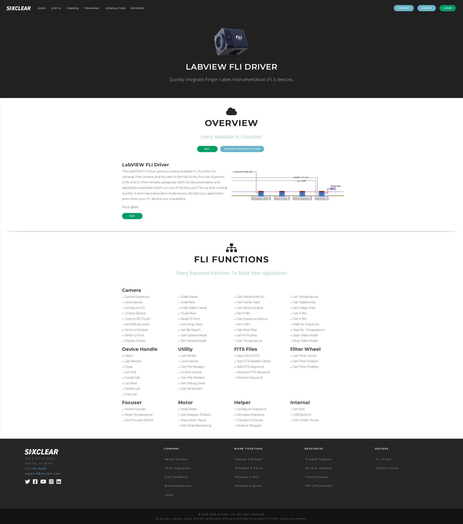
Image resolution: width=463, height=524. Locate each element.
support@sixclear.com (43, 473)
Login (448, 8)
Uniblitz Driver (387, 468)
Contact (404, 8)
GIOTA (56, 8)
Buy (207, 148)
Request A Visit (247, 477)
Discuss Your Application (242, 148)
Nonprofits (323, 485)
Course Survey (316, 477)
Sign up (427, 8)
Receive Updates (318, 468)
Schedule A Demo (249, 468)
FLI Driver (384, 459)
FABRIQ (73, 8)
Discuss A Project (248, 459)
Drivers (137, 8)
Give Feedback (176, 477)
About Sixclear (176, 459)
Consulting (116, 8)
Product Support (318, 459)
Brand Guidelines (178, 485)
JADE (42, 8)
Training (91, 8)
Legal (169, 494)
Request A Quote (248, 485)
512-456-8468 (35, 468)
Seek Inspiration (178, 468)
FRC (308, 485)
